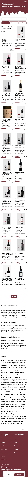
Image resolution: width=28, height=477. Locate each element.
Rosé (2, 446)
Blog (15, 439)
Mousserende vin (5, 452)
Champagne (4, 449)
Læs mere (4, 50)
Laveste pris (14, 22)
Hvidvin (3, 442)
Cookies (16, 449)
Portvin (3, 456)
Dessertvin (4, 459)
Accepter (19, 474)
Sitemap (16, 452)
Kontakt (16, 446)
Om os (15, 442)
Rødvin (3, 439)
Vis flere (14, 296)
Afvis (9, 474)
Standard (5, 22)
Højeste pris (22, 22)
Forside (20, 429)
